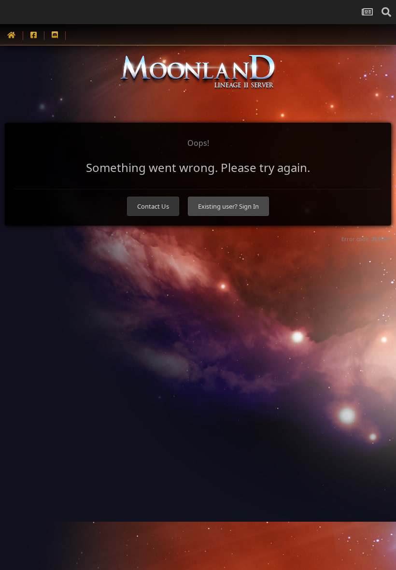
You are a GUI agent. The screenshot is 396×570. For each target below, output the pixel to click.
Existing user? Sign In (228, 206)
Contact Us (153, 206)
